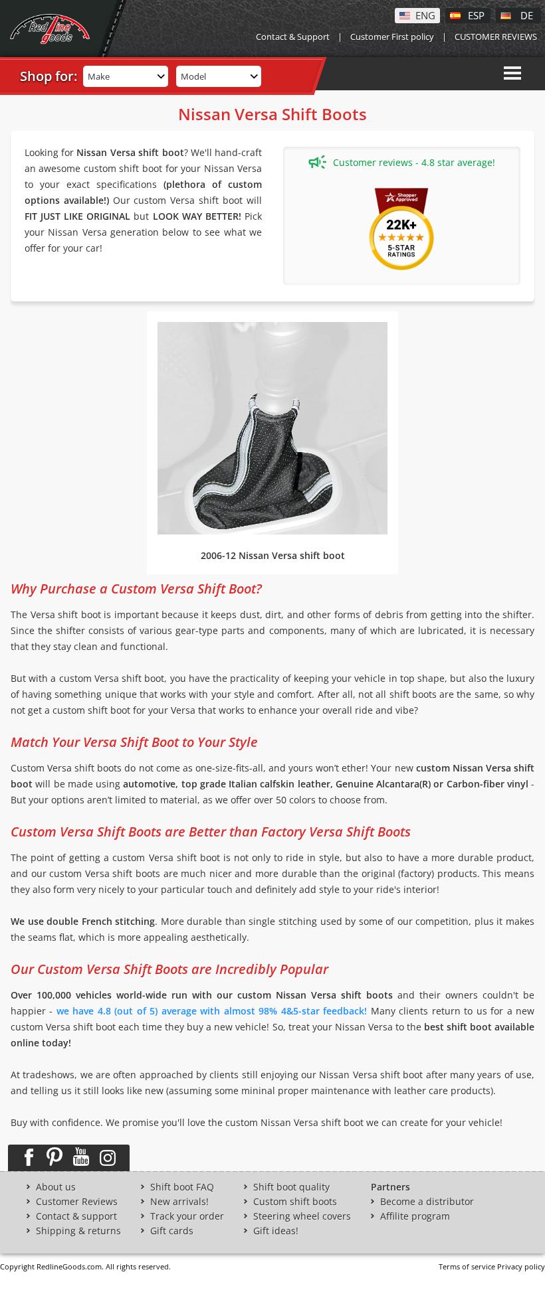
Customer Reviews (77, 1201)
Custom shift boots (295, 1201)
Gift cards (171, 1231)
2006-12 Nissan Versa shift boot (273, 555)
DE (526, 15)
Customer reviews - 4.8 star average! (414, 162)
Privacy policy (521, 1266)
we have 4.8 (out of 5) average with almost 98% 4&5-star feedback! (211, 1011)
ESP (476, 15)
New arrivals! (179, 1201)
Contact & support (76, 1216)
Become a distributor (427, 1201)
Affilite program (415, 1216)
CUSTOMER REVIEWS (496, 36)
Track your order (187, 1216)
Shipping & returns (78, 1231)
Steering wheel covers (302, 1216)
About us (56, 1187)
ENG (425, 15)
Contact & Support (293, 36)
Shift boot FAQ (182, 1187)
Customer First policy (392, 36)
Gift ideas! (275, 1231)
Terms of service (467, 1266)
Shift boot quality (291, 1187)
